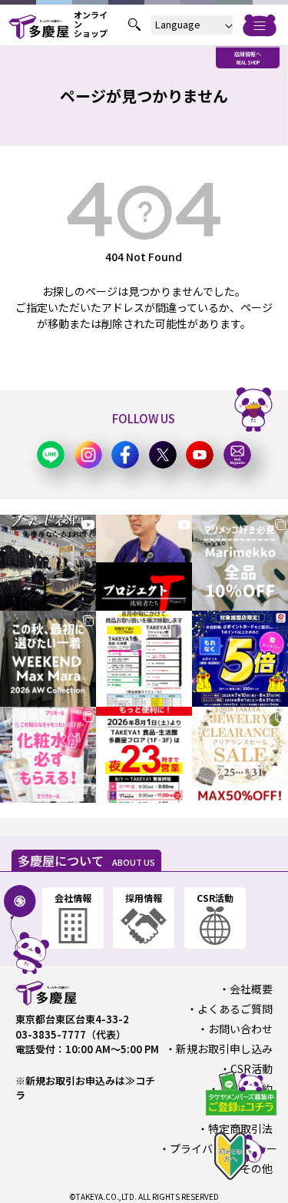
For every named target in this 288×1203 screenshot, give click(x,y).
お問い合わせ (240, 1028)
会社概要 (251, 988)
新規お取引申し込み (224, 1048)
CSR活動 (251, 1068)
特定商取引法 (240, 1128)
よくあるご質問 (235, 1008)
